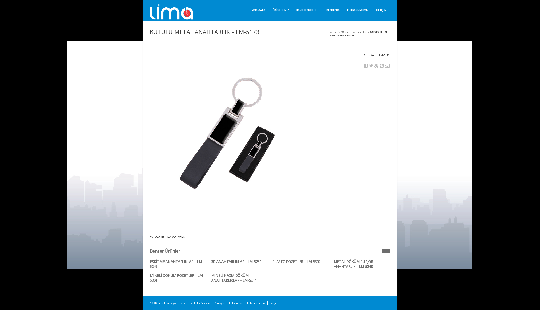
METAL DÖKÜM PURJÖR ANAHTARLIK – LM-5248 (353, 264)
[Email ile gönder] (387, 65)
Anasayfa (258, 10)
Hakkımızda (332, 10)
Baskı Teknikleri (306, 10)
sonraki (388, 251)
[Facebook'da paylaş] (366, 65)
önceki (384, 251)
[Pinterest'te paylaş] (382, 65)
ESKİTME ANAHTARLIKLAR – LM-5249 (176, 264)
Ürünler (346, 32)
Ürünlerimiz (281, 10)
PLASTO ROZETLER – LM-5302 (296, 261)
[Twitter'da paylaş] (371, 66)
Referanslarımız (358, 10)
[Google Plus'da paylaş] (376, 65)
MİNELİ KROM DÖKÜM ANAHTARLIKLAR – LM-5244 (233, 278)
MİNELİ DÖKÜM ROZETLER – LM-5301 (177, 278)
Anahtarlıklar (360, 32)
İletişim (381, 10)
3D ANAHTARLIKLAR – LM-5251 (236, 261)
